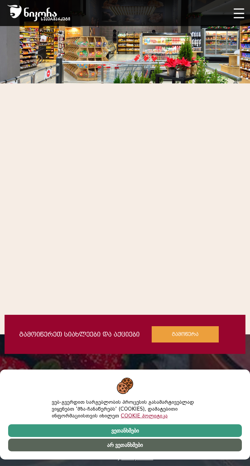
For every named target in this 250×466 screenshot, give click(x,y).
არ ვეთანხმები (125, 445)
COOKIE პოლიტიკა (144, 416)
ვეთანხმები (125, 430)
